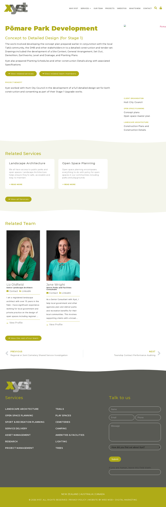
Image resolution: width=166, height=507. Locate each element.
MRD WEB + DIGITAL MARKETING (119, 500)
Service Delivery (16, 428)
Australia (86, 494)
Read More (16, 184)
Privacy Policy (77, 500)
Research (11, 441)
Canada (100, 494)
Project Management (19, 448)
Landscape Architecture (27, 163)
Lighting (61, 441)
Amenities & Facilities (70, 435)
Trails (60, 409)
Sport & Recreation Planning (24, 422)
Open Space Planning (78, 163)
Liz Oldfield (15, 284)
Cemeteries (63, 422)
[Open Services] (90, 8)
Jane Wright (55, 284)
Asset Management (18, 435)
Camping (61, 428)
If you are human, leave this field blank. (130, 468)
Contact (13, 291)
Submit (115, 459)
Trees (59, 448)
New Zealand (69, 494)
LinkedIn (26, 291)
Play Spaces (63, 415)
